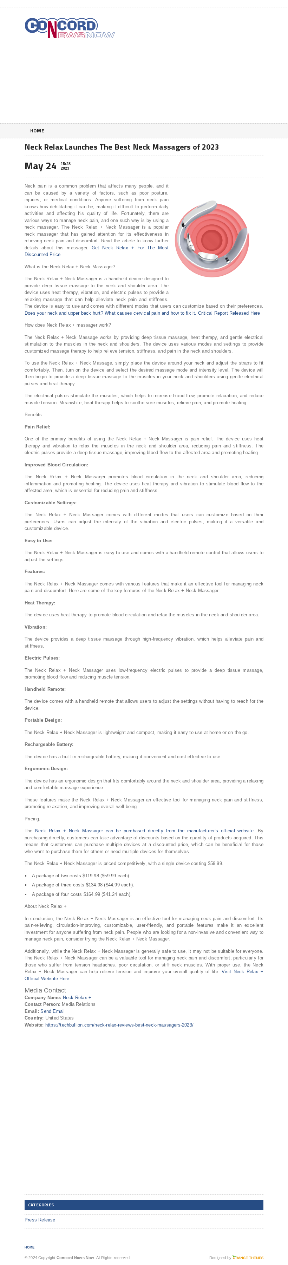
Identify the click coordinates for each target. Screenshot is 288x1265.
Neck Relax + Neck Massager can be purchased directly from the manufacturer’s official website (144, 830)
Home (37, 130)
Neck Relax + (77, 997)
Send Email (52, 1011)
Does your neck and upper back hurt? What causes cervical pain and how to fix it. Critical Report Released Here (142, 313)
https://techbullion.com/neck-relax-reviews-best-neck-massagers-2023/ (119, 1025)
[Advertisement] (218, 67)
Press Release (40, 1220)
